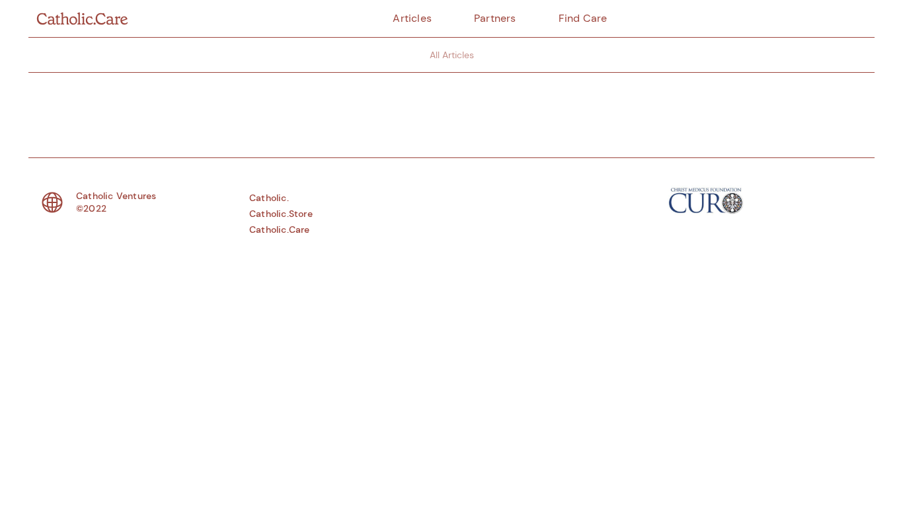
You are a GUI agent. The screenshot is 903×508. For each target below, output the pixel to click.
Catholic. (269, 198)
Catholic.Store (281, 214)
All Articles (452, 55)
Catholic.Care (279, 229)
